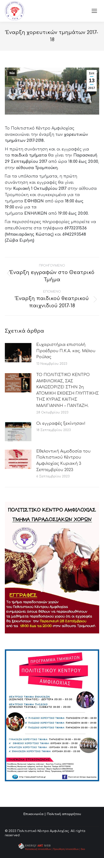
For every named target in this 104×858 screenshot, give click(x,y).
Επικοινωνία (33, 814)
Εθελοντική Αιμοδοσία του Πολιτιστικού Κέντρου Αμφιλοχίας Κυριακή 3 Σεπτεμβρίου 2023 (63, 460)
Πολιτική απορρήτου (64, 814)
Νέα (12, 73)
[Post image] (18, 352)
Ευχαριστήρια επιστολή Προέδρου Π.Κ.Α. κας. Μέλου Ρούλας (65, 351)
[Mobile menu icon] (94, 11)
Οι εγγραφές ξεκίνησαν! (60, 423)
